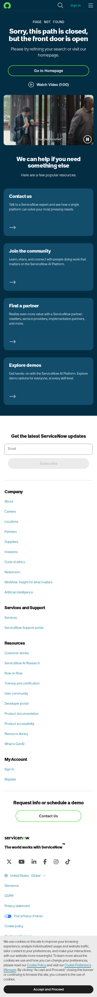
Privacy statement (17, 906)
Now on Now (14, 673)
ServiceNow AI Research (22, 663)
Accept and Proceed (48, 989)
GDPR (9, 896)
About (9, 501)
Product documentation (22, 714)
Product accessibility (19, 724)
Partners (11, 532)
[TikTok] (67, 861)
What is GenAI (15, 744)
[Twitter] (9, 861)
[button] (60, 5)
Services (11, 618)
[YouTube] (21, 861)
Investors (11, 552)
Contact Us (48, 816)
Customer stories (17, 653)
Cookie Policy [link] (36, 965)
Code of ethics (15, 562)
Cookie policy (14, 926)
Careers (10, 511)
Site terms (12, 886)
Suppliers (11, 542)
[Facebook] (45, 861)
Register (10, 779)
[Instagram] (55, 861)
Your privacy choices (28, 916)
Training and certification (22, 683)
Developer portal (16, 704)
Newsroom (12, 572)
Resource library (16, 734)
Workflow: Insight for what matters (28, 582)
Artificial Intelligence (19, 592)
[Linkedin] (33, 861)
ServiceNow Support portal (24, 628)
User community (16, 693)
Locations (11, 522)
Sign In (9, 769)
